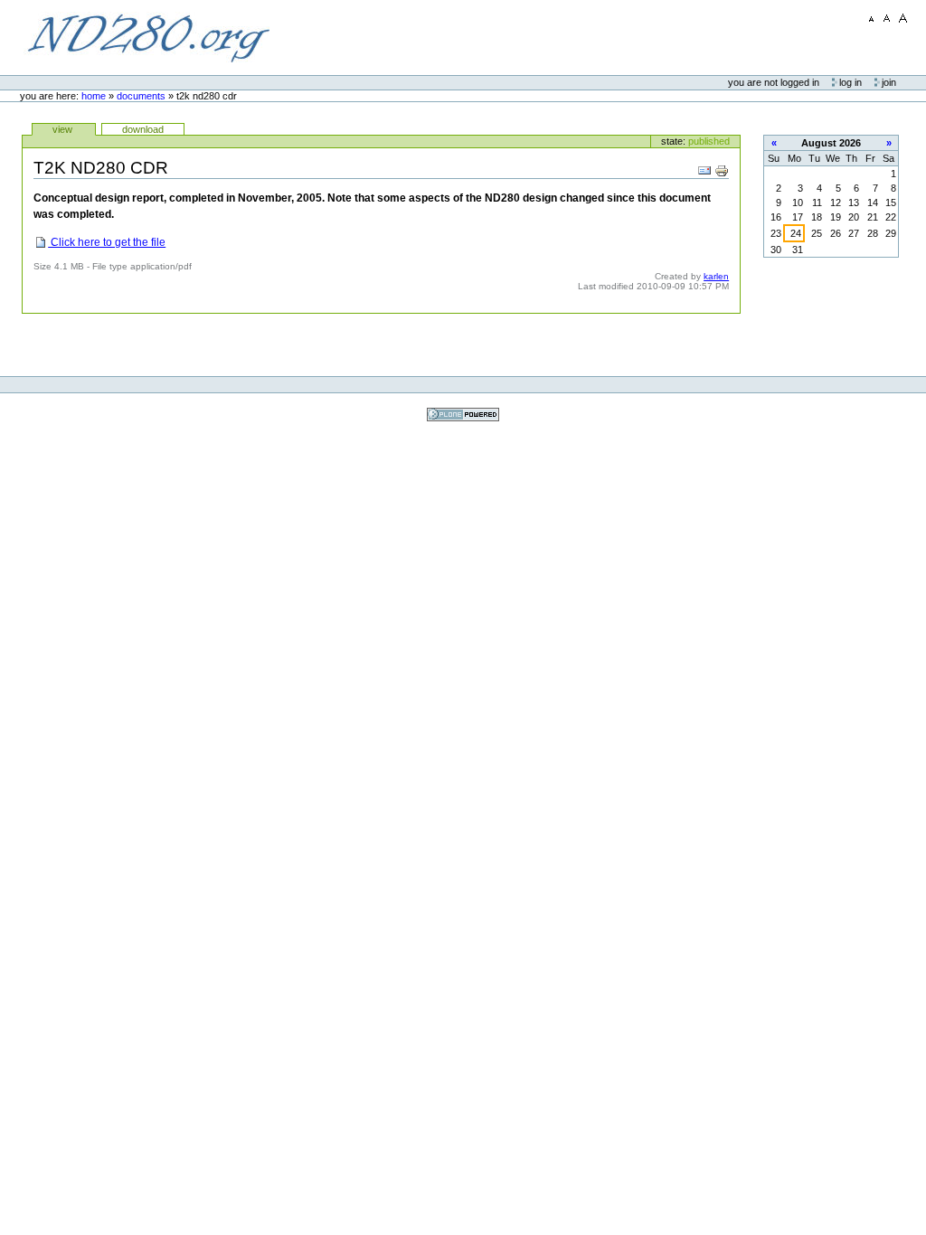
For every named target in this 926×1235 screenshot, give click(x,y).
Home (93, 95)
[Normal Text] (887, 18)
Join (889, 82)
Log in (852, 82)
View (63, 129)
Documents (141, 95)
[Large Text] (903, 18)
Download (143, 129)
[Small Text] (871, 18)
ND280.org (148, 37)
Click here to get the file (106, 242)
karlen (716, 276)
